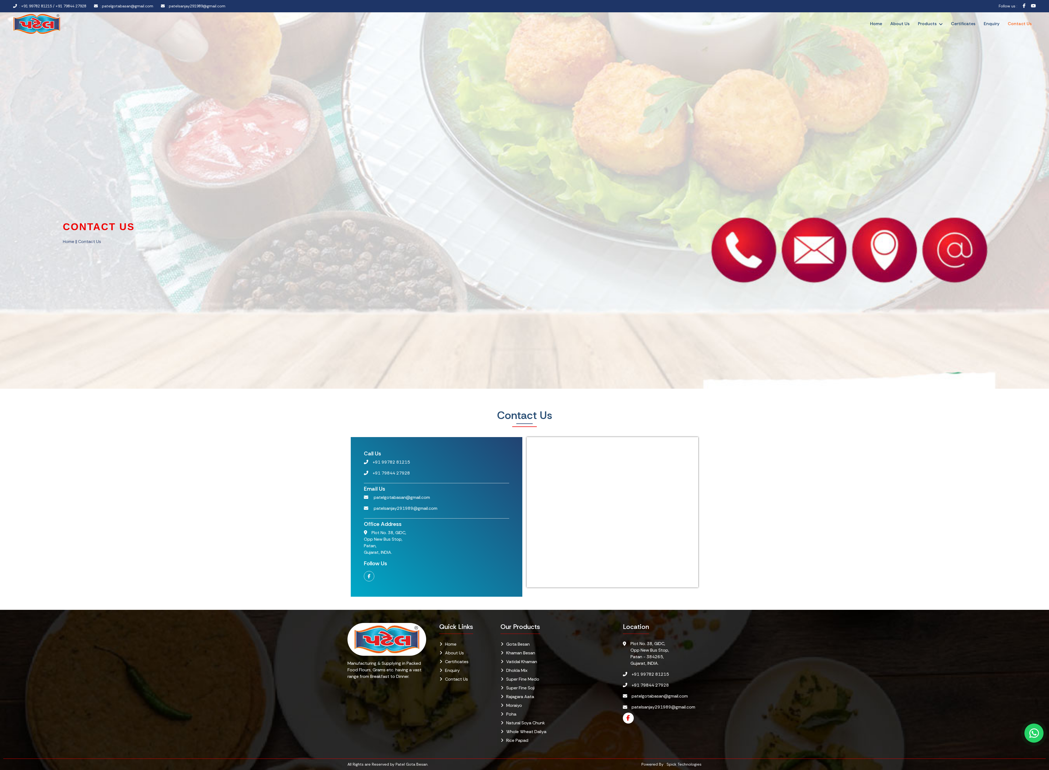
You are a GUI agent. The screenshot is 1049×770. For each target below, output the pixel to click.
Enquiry (992, 24)
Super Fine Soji (520, 688)
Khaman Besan (520, 653)
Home (876, 24)
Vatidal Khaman (521, 661)
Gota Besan (518, 644)
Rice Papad (517, 740)
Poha (511, 714)
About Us (900, 24)
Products (927, 24)
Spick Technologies (684, 764)
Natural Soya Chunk (525, 723)
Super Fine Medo (522, 679)
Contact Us (1020, 24)
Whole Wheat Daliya (526, 731)
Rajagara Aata (520, 696)
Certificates (963, 24)
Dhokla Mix (517, 670)
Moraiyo (514, 705)
